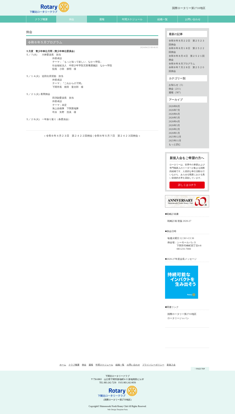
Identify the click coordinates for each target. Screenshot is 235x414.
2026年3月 (174, 125)
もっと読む (175, 144)
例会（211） (175, 89)
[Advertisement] (188, 337)
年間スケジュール (132, 19)
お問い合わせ (192, 19)
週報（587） (175, 92)
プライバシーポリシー (153, 365)
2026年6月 (174, 114)
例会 (71, 19)
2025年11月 (175, 140)
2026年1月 (174, 133)
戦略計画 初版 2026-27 (179, 221)
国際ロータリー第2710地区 (181, 314)
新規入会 (171, 365)
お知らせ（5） (176, 85)
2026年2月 (174, 129)
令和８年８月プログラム (182, 63)
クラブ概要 (41, 19)
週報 (101, 19)
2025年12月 (175, 136)
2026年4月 (174, 121)
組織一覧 (162, 19)
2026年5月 (174, 117)
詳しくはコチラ (187, 185)
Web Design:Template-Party (117, 409)
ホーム (62, 365)
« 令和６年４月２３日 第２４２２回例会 (68, 135)
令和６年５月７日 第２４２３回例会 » (117, 135)
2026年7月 (174, 110)
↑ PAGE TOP (200, 369)
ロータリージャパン (178, 318)
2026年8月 (174, 106)
